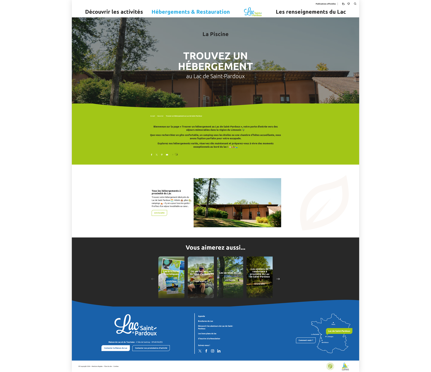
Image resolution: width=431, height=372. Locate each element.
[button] (355, 4)
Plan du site (108, 366)
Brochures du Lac (205, 321)
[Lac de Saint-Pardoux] (253, 11)
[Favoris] (349, 4)
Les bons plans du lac (207, 334)
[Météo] (343, 4)
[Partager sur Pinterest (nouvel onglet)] (162, 155)
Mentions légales (97, 366)
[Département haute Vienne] (345, 366)
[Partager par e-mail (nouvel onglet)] (167, 155)
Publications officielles (326, 4)
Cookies (116, 366)
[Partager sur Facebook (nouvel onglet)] (151, 155)
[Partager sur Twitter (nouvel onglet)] (156, 155)
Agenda (201, 316)
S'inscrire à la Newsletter (209, 339)
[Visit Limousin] (330, 366)
